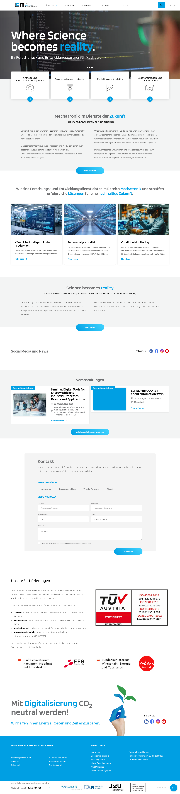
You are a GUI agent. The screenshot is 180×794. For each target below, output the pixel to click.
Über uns (50, 5)
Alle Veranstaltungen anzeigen (90, 432)
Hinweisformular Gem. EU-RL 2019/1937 (146, 755)
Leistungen (86, 5)
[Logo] (26, 4)
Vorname (41, 503)
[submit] (161, 5)
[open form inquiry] (173, 787)
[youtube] (167, 351)
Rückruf (110, 489)
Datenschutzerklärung (139, 752)
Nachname (94, 503)
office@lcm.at (56, 765)
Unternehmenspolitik (138, 759)
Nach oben (161, 787)
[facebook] (156, 351)
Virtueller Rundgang (91, 489)
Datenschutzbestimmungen (62, 543)
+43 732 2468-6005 (58, 761)
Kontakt (105, 5)
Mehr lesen (19, 259)
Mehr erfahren (90, 170)
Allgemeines (46, 489)
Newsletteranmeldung (67, 489)
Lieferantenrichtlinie (100, 755)
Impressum (96, 752)
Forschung (69, 5)
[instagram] (162, 351)
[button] (88, 67)
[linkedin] (151, 351)
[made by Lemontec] (34, 788)
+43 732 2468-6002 (59, 757)
